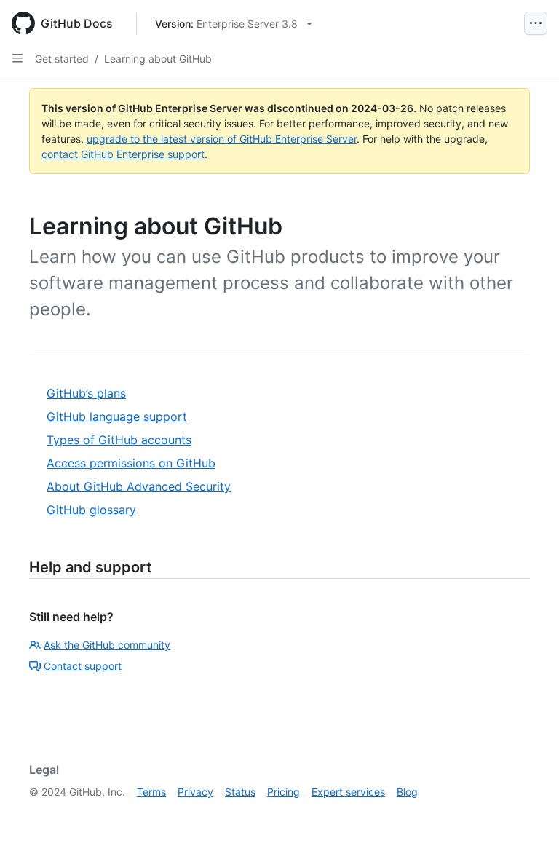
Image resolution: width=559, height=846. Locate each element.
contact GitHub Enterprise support (123, 154)
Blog (407, 792)
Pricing (283, 792)
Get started (62, 58)
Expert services (348, 792)
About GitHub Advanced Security (139, 486)
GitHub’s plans (86, 393)
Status (240, 792)
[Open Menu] (535, 23)
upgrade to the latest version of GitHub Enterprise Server (222, 139)
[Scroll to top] (527, 814)
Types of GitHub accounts (119, 439)
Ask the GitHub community (107, 645)
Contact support (83, 666)
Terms (151, 792)
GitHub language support (117, 416)
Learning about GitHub (158, 58)
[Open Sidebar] (17, 58)
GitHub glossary (91, 509)
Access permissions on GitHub (131, 463)
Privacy (195, 792)
